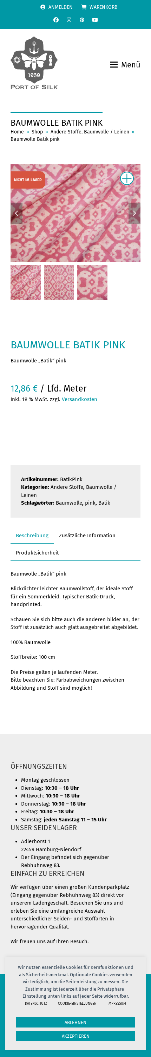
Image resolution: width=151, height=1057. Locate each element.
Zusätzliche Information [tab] (87, 535)
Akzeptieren (76, 1036)
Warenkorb (104, 7)
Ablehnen (75, 1022)
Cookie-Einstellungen (77, 1003)
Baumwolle (69, 503)
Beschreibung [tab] (32, 535)
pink (90, 503)
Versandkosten (79, 399)
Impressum (116, 1003)
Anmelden (60, 7)
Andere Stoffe (67, 487)
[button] (125, 65)
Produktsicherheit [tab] (37, 553)
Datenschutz (36, 1003)
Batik (104, 503)
